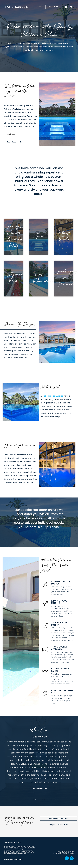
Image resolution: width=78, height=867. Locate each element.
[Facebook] (66, 7)
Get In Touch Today (15, 142)
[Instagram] (70, 7)
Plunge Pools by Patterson (66, 237)
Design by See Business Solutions (63, 854)
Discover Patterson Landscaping (67, 278)
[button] (40, 7)
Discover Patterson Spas (41, 237)
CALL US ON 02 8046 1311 (58, 818)
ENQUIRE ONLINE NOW (58, 825)
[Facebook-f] (67, 858)
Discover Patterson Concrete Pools (16, 237)
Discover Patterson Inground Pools (16, 278)
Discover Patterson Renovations (43, 278)
